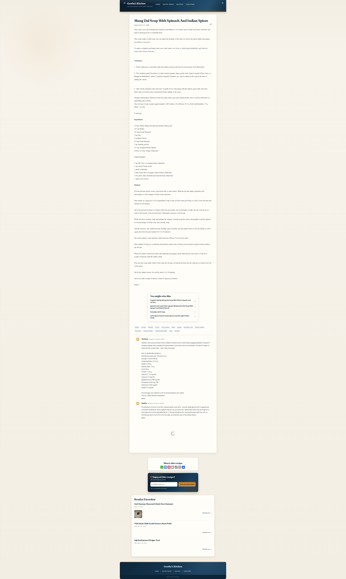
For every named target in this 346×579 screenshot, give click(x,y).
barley (137, 327)
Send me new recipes (187, 484)
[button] (211, 24)
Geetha (144, 403)
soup (170, 331)
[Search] (223, 3)
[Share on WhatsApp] (161, 467)
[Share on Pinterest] (169, 467)
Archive (179, 4)
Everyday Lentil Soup (157, 312)
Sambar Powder (148, 331)
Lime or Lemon (199, 327)
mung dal (138, 331)
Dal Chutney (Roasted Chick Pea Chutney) (153, 504)
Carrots (143, 327)
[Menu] (125, 3)
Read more (207, 513)
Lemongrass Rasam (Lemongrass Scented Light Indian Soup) (169, 317)
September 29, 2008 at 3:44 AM (156, 339)
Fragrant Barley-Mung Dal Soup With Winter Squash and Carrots (170, 301)
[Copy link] (176, 467)
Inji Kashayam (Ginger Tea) (147, 540)
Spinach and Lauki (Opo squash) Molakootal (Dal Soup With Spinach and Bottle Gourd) (171, 307)
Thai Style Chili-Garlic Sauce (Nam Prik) (153, 523)
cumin (157, 327)
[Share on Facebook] (165, 467)
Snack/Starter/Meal (161, 331)
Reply (143, 398)
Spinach (177, 331)
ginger (179, 327)
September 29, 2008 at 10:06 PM (156, 403)
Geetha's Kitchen (136, 3)
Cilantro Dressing (148, 51)
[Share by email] (172, 467)
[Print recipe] (179, 467)
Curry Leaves (165, 327)
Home (158, 4)
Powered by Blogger (174, 576)
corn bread (175, 48)
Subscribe (190, 4)
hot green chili (188, 327)
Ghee (143, 163)
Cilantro (150, 327)
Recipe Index (168, 4)
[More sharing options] (183, 467)
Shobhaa (144, 339)
